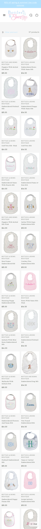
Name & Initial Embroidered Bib (28, 461)
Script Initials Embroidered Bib (28, 500)
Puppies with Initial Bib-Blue (10, 68)
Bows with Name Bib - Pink (30, 302)
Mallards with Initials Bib (7, 382)
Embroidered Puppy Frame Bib (9, 500)
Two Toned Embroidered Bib (28, 422)
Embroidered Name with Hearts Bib (9, 184)
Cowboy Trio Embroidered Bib (28, 262)
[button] (4, 15)
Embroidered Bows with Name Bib (28, 68)
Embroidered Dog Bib (29, 381)
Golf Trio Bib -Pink (9, 146)
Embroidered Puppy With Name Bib (29, 107)
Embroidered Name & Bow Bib (30, 184)
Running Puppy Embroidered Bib (8, 302)
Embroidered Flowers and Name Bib (10, 422)
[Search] (30, 15)
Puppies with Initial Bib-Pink (10, 223)
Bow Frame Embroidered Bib (8, 262)
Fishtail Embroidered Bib (10, 461)
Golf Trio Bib (26, 146)
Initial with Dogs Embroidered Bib (28, 223)
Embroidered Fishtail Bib (10, 107)
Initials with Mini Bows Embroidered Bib (9, 342)
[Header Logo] (17, 15)
